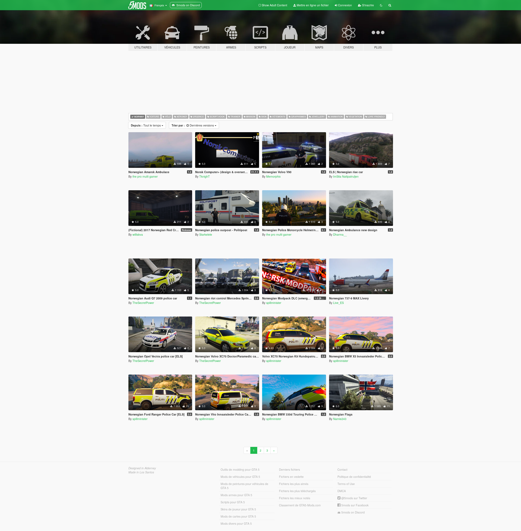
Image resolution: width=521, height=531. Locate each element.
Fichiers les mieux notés (294, 498)
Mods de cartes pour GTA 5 (238, 516)
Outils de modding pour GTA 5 (240, 469)
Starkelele (205, 234)
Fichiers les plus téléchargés (297, 491)
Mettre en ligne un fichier (312, 5)
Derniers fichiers (289, 469)
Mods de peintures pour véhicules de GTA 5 (244, 486)
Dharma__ (340, 234)
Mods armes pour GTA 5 (236, 495)
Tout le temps (146, 125)
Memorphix (273, 176)
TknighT (204, 176)
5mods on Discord (352, 512)
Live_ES (338, 303)
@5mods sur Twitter (353, 498)
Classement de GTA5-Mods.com (300, 505)
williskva (137, 234)
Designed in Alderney (142, 468)
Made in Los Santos (141, 472)
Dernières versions (193, 125)
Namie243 (339, 419)
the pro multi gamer (145, 176)
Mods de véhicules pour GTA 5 (240, 477)
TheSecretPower (143, 303)
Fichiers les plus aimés (293, 484)
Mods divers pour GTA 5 (236, 523)
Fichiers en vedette (291, 477)
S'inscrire (367, 5)
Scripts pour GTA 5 (233, 502)
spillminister (273, 303)
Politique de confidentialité (354, 477)
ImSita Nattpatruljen (346, 176)
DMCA (341, 491)
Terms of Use (346, 484)
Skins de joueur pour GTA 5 (238, 509)
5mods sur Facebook (354, 505)
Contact (342, 469)
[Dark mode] (381, 5)
